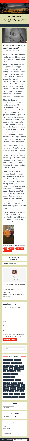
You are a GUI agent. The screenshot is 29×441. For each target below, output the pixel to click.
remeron (6, 388)
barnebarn (7, 362)
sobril (17, 391)
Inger (14, 276)
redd (22, 385)
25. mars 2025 (7, 50)
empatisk (6, 134)
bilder (13, 362)
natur (20, 382)
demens (6, 368)
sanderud (6, 391)
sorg (22, 391)
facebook (20, 368)
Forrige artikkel (14, 257)
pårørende (16, 385)
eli (6, 248)
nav (5, 385)
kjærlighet (8, 251)
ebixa (11, 368)
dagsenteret (14, 365)
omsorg (10, 385)
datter (21, 365)
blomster (6, 365)
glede (11, 248)
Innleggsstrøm (6, 428)
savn (12, 391)
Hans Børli (14, 374)
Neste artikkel (14, 259)
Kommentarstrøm (7, 431)
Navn (4, 321)
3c (4, 359)
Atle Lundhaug (16, 50)
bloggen (19, 362)
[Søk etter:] (14, 348)
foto (9, 371)
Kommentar (6, 310)
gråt (18, 371)
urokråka (10, 396)
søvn (11, 394)
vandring (22, 396)
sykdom (6, 394)
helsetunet (7, 377)
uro (5, 396)
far (5, 371)
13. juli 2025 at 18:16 (14, 279)
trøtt (22, 394)
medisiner (14, 382)
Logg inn (5, 426)
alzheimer (9, 359)
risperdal (13, 388)
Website (5, 330)
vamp (16, 396)
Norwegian (19, 439)
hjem (13, 377)
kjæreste (17, 379)
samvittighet (21, 388)
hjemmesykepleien (8, 379)
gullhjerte (20, 248)
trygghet (16, 394)
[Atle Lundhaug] (14, 13)
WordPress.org (7, 433)
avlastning (17, 359)
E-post (4, 325)
